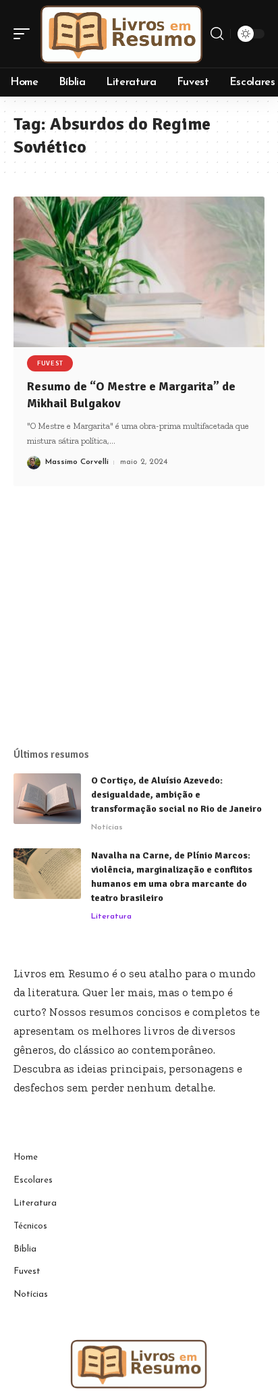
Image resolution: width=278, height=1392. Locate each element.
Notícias (107, 827)
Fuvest (50, 363)
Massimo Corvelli (77, 462)
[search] (217, 34)
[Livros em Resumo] (121, 33)
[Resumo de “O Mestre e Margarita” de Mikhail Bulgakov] (139, 272)
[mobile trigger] (24, 33)
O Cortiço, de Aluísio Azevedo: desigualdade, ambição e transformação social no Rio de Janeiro (176, 795)
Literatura (111, 916)
